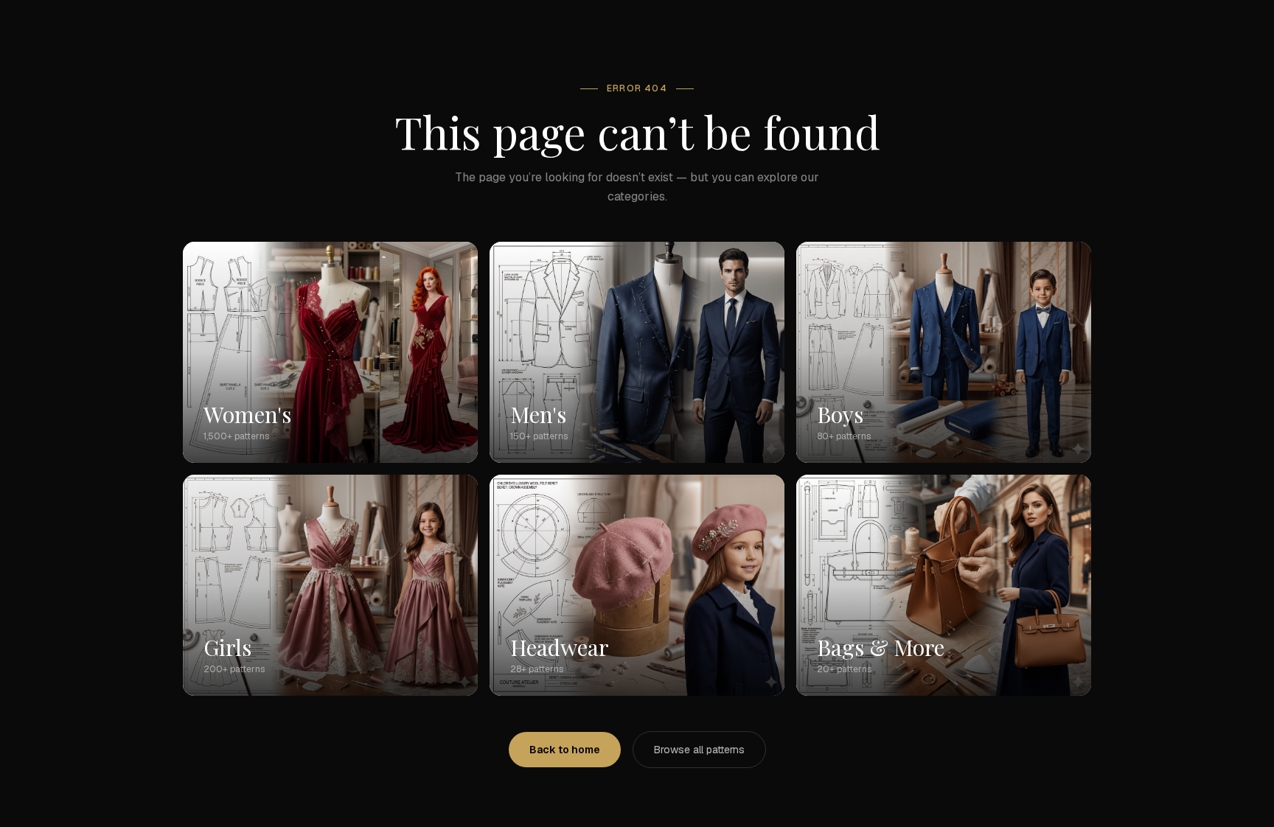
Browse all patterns (699, 749)
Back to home (564, 749)
